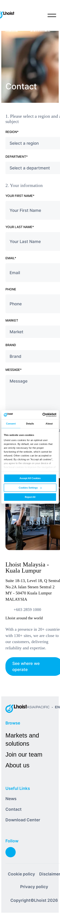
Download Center (22, 819)
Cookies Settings (28, 487)
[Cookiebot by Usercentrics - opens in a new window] (42, 415)
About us (17, 765)
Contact (13, 809)
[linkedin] (10, 852)
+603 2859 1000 (27, 609)
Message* (13, 370)
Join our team (23, 754)
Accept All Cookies (30, 478)
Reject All (30, 497)
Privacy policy (34, 886)
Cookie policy (21, 873)
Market (11, 320)
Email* (10, 258)
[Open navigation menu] (52, 15)
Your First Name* (19, 196)
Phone (10, 289)
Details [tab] (30, 423)
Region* (12, 132)
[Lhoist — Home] (16, 709)
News (10, 798)
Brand (10, 345)
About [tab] (49, 423)
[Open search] (38, 15)
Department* (16, 157)
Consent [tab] (11, 423)
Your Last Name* (19, 227)
